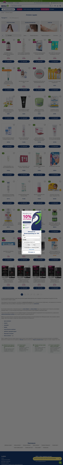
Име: (24, 235)
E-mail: (24, 239)
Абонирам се (31, 252)
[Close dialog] (40, 212)
